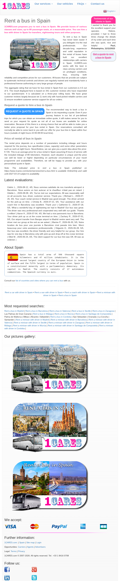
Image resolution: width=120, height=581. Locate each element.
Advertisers (40, 547)
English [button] (110, 11)
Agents (30, 547)
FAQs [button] (81, 3)
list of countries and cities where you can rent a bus (39, 280)
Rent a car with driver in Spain (19, 292)
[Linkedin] (16, 577)
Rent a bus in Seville (81, 311)
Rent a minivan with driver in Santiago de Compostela (72, 325)
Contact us (97, 3)
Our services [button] (43, 3)
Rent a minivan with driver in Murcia (29, 325)
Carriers (21, 547)
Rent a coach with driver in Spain (80, 292)
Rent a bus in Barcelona (36, 311)
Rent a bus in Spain (68, 295)
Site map (30, 542)
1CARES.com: (11, 542)
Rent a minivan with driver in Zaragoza (66, 322)
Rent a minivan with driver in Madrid (32, 320)
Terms (13, 551)
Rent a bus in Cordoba (60, 317)
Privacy (21, 551)
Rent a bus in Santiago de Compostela (93, 314)
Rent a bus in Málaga (43, 314)
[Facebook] (16, 569)
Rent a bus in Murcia (64, 314)
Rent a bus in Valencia (59, 311)
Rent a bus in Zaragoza (103, 311)
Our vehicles (65, 3)
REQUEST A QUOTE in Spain (24, 111)
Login (38, 542)
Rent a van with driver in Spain (49, 292)
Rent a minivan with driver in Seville (30, 322)
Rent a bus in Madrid (14, 311)
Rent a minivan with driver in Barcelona (69, 320)
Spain (22, 542)
